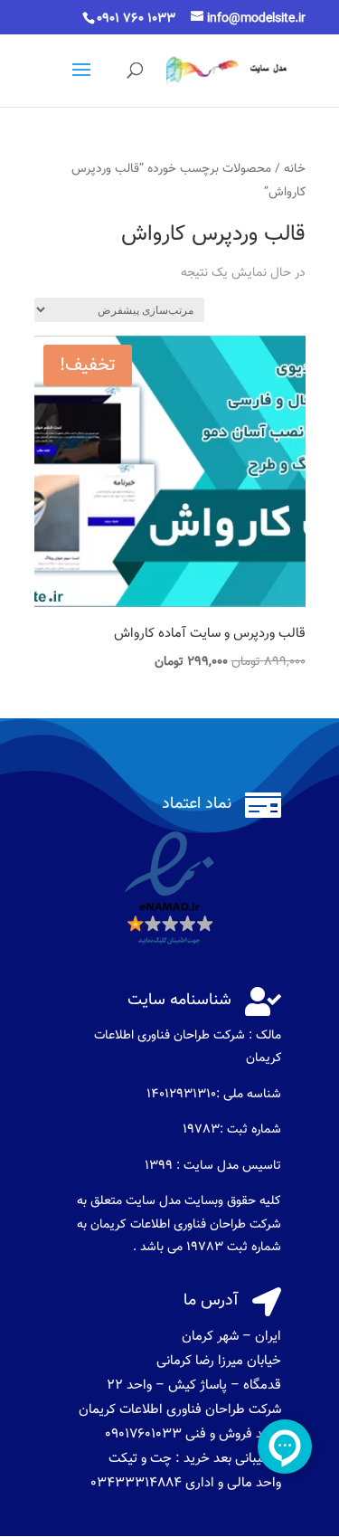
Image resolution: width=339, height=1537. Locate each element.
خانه (295, 168)
